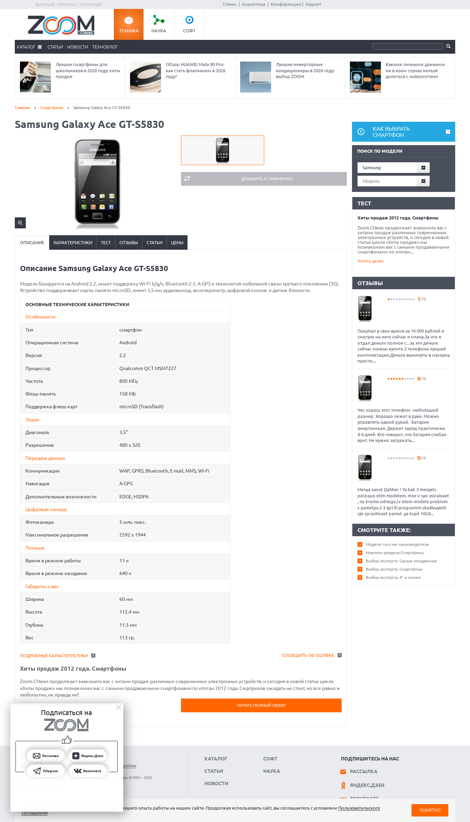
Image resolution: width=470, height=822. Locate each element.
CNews (229, 4)
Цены (177, 242)
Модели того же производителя (397, 544)
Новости (77, 46)
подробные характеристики (54, 655)
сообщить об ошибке (308, 655)
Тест (106, 242)
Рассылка (363, 771)
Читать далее (370, 261)
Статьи (55, 46)
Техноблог (105, 46)
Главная (22, 107)
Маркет (313, 4)
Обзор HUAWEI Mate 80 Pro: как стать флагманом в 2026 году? (195, 70)
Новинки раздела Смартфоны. (395, 552)
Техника (129, 30)
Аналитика (253, 4)
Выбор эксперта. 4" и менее (393, 577)
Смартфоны (51, 107)
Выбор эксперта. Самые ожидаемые (401, 561)
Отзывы (128, 242)
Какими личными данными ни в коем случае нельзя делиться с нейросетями (415, 70)
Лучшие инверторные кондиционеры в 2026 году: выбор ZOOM (305, 70)
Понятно (429, 810)
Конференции (286, 4)
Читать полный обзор (261, 705)
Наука (158, 30)
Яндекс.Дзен (367, 785)
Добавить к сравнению (267, 178)
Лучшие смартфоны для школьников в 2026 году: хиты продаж (88, 70)
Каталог (26, 46)
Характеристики (72, 242)
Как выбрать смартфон (391, 132)
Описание (32, 242)
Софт (189, 30)
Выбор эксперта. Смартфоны (394, 569)
